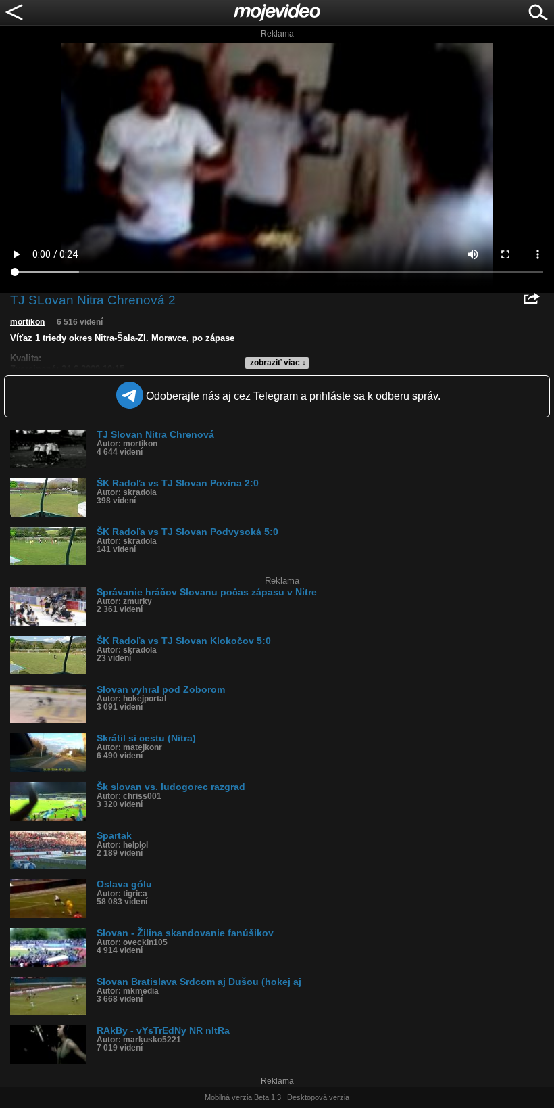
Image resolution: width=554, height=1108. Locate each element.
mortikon (27, 322)
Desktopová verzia (318, 1097)
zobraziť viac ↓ (278, 362)
